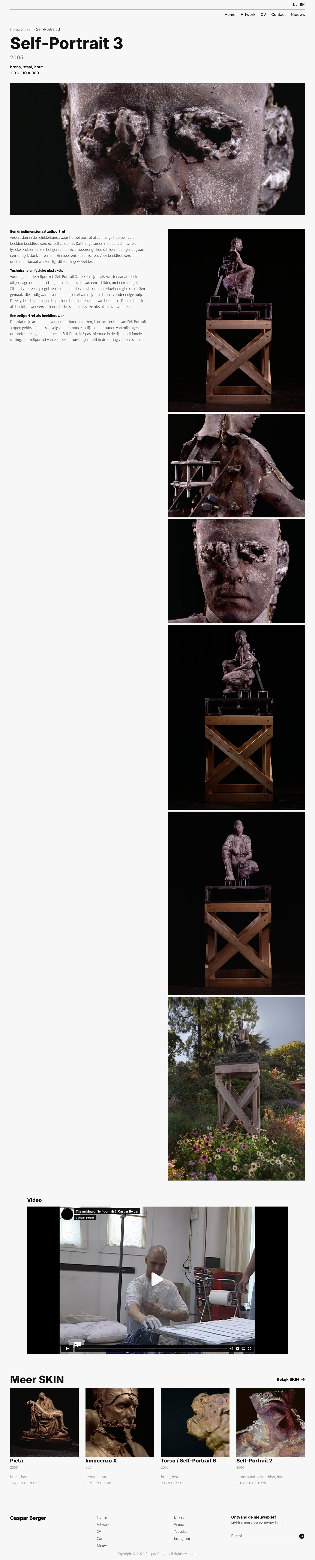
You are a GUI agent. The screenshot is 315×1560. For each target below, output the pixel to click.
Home (15, 29)
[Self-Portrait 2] (270, 1437)
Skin (28, 29)
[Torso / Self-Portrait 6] (195, 1437)
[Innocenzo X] (120, 1437)
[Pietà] (44, 1437)
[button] (157, 1280)
